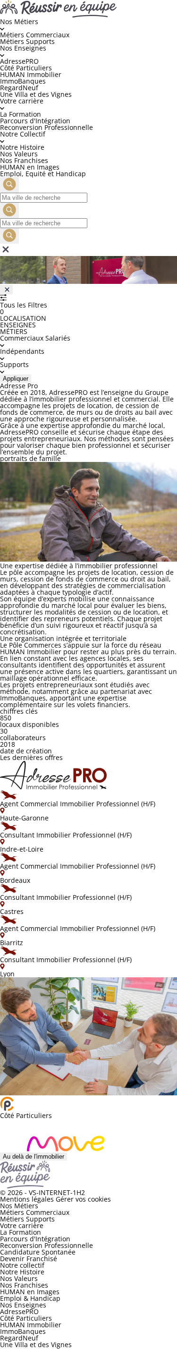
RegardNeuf (19, 87)
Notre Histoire (22, 147)
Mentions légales (27, 1199)
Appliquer (15, 378)
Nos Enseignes (23, 1304)
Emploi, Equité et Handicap (43, 173)
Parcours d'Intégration (35, 120)
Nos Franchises (24, 160)
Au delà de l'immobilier (33, 1156)
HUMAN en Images (29, 166)
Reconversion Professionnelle (46, 127)
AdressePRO (19, 61)
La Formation (20, 114)
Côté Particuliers (26, 67)
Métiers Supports (27, 41)
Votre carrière (21, 1225)
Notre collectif (22, 1265)
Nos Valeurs (19, 153)
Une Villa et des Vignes (36, 94)
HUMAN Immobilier (30, 74)
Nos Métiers (19, 1205)
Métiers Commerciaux (34, 34)
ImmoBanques (23, 81)
